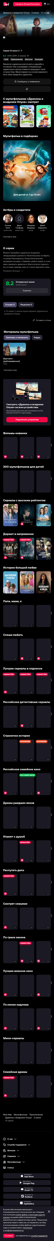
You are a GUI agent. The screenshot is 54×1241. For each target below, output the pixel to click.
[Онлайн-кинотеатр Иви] (6, 4)
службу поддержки (39, 1236)
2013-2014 (12, 56)
